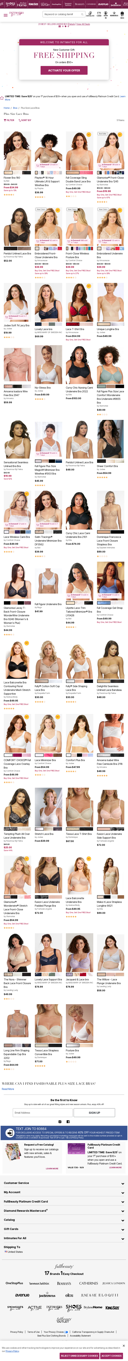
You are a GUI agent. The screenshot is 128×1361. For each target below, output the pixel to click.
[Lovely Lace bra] (48, 302)
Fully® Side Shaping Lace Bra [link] (76, 689)
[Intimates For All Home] (16, 14)
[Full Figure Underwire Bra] (48, 581)
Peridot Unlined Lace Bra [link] (17, 255)
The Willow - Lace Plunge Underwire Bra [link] (109, 983)
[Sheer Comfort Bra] (110, 439)
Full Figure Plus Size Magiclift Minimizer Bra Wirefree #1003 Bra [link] (47, 471)
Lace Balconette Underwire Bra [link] (75, 901)
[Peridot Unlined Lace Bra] (17, 226)
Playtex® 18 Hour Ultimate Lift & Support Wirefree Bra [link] (47, 183)
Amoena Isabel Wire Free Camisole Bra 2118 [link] (110, 763)
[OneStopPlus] (14, 1283)
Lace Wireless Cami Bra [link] (17, 538)
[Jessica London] (113, 1283)
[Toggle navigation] (5, 15)
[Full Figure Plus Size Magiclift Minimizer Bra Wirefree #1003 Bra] (48, 439)
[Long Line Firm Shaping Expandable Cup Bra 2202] (17, 1023)
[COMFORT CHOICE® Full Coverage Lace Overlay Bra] (17, 733)
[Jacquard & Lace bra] (79, 952)
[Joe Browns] (47, 1294)
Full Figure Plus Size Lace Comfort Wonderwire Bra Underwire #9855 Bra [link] (110, 398)
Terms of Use (33, 1332)
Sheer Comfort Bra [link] (107, 467)
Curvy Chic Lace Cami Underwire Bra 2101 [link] (78, 536)
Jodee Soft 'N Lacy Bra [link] (16, 327)
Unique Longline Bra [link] (108, 331)
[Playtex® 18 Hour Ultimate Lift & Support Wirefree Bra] (48, 150)
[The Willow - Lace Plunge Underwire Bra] (110, 952)
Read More (8, 1089)
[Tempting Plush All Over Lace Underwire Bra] (17, 807)
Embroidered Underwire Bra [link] (110, 257)
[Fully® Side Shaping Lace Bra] (79, 659)
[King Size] (113, 1308)
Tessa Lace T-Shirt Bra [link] (79, 835)
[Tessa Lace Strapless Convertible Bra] (48, 1023)
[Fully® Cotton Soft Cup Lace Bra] (48, 659)
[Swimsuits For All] (15, 1308)
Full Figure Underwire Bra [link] (48, 606)
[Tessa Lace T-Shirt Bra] (79, 807)
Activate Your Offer (64, 70)
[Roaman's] (64, 1283)
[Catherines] (88, 1283)
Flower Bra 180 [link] (12, 179)
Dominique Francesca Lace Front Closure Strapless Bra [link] (109, 542)
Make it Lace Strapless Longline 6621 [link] (109, 905)
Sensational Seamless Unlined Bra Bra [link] (16, 465)
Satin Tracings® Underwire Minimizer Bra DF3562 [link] (48, 542)
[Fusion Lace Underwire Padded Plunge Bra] (48, 875)
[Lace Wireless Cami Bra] (17, 510)
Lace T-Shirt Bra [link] (75, 331)
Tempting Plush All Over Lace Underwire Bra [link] (17, 837)
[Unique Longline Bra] (110, 302)
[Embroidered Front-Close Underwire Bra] (48, 226)
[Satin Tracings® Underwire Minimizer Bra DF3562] (48, 510)
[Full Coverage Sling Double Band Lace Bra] (79, 150)
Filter (10, 120)
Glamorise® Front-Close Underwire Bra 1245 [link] (110, 181)
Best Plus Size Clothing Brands (51, 1335)
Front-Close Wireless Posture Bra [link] (77, 257)
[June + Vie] (89, 1295)
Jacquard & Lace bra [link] (79, 981)
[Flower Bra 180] (17, 150)
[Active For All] (35, 1308)
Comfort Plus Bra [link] (75, 761)
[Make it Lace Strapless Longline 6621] (110, 875)
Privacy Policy (17, 1332)
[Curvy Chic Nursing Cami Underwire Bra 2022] (79, 364)
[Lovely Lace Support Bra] (48, 952)
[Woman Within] (39, 1283)
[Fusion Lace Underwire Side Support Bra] (110, 807)
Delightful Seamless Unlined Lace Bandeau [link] (109, 689)
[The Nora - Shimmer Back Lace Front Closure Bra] (17, 952)
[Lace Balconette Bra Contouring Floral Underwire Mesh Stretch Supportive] (17, 659)
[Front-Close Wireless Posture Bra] (79, 226)
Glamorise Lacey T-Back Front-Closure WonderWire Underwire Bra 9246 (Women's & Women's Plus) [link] (16, 616)
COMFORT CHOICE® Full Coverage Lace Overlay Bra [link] (17, 765)
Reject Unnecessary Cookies (79, 1355)
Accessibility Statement (80, 1335)
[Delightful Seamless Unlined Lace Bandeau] (110, 659)
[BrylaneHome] (93, 1308)
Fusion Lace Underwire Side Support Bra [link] (109, 837)
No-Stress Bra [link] (43, 389)
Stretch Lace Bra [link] (44, 835)
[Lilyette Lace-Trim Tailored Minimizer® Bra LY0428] (79, 581)
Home (7, 108)
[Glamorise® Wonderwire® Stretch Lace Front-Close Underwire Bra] (17, 875)
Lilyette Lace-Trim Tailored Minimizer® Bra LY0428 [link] (79, 613)
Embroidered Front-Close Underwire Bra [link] (46, 257)
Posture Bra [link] (72, 1052)
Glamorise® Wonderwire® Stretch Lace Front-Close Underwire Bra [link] (15, 909)
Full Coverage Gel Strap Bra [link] (110, 611)
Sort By (26, 120)
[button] (106, 15)
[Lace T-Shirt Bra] (79, 302)
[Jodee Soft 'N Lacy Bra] (17, 302)
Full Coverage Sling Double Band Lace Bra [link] (78, 181)
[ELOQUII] (108, 1294)
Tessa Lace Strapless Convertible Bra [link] (47, 1054)
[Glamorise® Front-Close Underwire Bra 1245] (110, 150)
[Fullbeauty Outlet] (64, 1320)
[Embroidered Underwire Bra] (110, 226)
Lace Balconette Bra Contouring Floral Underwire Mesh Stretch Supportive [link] (17, 689)
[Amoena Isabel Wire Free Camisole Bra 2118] (110, 733)
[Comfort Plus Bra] (79, 733)
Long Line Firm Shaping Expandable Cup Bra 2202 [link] (16, 1055)
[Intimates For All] (54, 1308)
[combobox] (64, 14)
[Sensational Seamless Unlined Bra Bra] (17, 439)
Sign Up (94, 1112)
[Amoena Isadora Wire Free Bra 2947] (17, 364)
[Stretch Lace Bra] (48, 807)
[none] (17, 150)
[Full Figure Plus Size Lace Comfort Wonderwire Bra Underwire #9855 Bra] (110, 364)
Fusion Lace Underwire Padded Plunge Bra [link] (47, 905)
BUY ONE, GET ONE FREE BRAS (52, 24)
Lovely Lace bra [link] (48, 331)
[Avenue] (22, 1295)
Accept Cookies (112, 1355)
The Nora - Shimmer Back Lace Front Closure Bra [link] (17, 984)
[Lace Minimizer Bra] (48, 733)
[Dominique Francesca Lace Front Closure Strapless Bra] (110, 510)
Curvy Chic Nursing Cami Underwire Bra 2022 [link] (79, 391)
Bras (15, 108)
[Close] (123, 1345)
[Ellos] (69, 1295)
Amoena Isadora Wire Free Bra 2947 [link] (16, 394)
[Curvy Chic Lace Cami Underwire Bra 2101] (79, 510)
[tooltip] (10, 4)
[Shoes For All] (73, 1308)
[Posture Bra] (79, 1023)
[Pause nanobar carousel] (59, 26)
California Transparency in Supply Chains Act (93, 1332)
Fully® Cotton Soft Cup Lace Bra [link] (47, 689)
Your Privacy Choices (54, 1332)
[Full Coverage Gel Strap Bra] (110, 581)
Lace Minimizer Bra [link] (45, 761)
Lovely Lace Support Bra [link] (48, 981)
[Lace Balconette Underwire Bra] (79, 875)
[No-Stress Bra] (48, 364)
